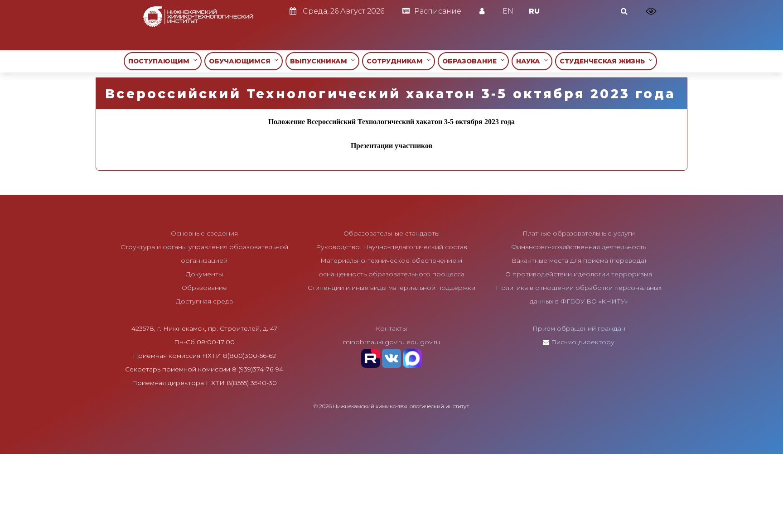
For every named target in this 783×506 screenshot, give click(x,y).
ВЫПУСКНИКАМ (320, 61)
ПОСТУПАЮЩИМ (160, 61)
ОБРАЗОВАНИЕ (471, 61)
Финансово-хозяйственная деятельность (578, 247)
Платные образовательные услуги (578, 233)
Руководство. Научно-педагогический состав (391, 247)
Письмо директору (582, 342)
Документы (204, 274)
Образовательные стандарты (391, 233)
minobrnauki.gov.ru (374, 342)
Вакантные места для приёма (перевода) (579, 260)
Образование (204, 288)
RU (534, 11)
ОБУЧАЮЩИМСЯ (241, 61)
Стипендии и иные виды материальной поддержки (391, 288)
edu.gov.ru (423, 342)
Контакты (391, 328)
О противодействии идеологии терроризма (578, 274)
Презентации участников (392, 145)
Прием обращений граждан (578, 328)
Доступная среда (204, 301)
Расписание (437, 11)
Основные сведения (204, 233)
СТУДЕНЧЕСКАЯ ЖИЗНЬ (604, 61)
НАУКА (530, 61)
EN (508, 11)
